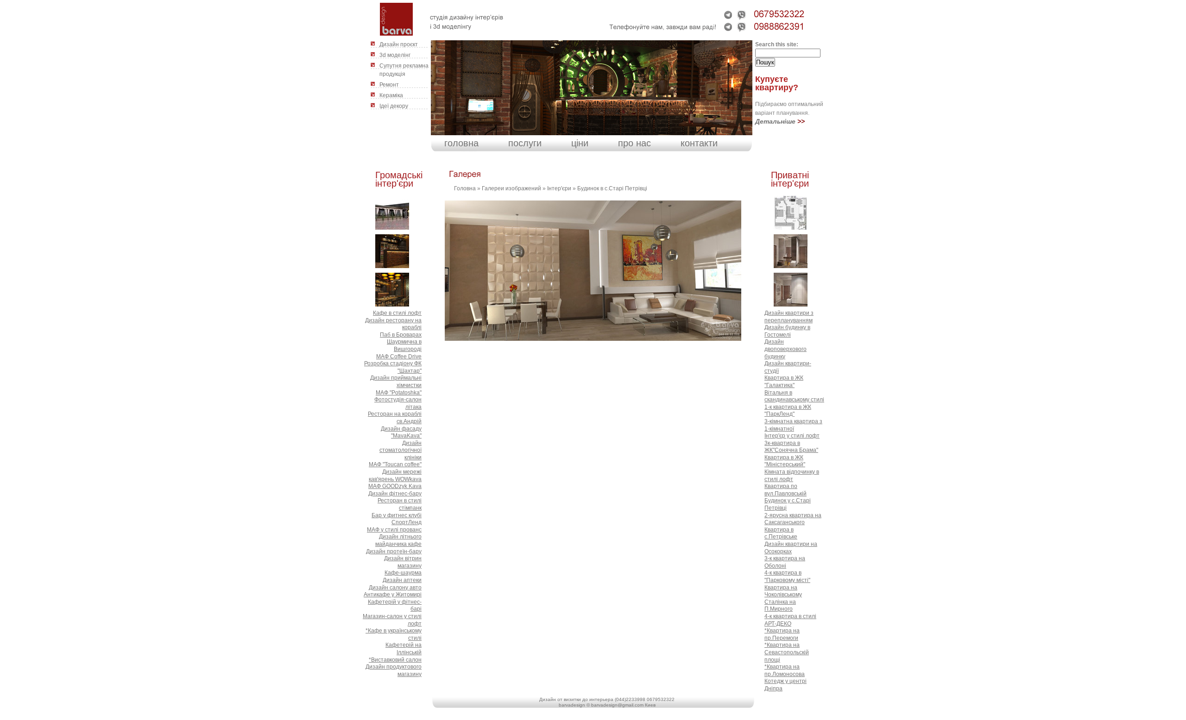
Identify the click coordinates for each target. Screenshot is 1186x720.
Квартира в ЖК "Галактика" (783, 381)
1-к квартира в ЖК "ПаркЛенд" (787, 411)
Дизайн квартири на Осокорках (790, 548)
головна (461, 143)
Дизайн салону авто (395, 587)
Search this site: (776, 44)
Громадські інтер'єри (399, 179)
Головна (465, 188)
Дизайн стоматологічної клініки (400, 450)
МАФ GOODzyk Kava (395, 486)
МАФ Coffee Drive (399, 356)
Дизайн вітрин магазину (403, 562)
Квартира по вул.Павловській (785, 490)
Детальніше (775, 121)
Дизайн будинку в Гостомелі (787, 331)
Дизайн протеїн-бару (394, 551)
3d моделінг (394, 55)
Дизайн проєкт (398, 44)
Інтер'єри (559, 188)
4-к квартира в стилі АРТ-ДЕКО (790, 620)
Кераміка (391, 95)
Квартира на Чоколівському (783, 591)
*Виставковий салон (395, 660)
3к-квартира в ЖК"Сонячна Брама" (791, 447)
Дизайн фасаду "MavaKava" (401, 432)
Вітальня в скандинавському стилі (794, 396)
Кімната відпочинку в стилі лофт (791, 475)
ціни (579, 143)
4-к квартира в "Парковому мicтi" (787, 576)
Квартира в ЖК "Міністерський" (784, 461)
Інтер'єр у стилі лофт (792, 435)
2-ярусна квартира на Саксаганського (792, 519)
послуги (525, 143)
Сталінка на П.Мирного (780, 606)
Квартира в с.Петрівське (780, 533)
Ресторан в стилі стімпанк (400, 504)
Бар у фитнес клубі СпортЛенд (397, 519)
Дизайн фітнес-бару (395, 493)
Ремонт (389, 84)
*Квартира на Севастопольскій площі (786, 652)
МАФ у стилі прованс (394, 529)
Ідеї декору (393, 106)
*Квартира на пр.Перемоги (782, 634)
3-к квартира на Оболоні (784, 562)
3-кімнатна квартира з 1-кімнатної (793, 425)
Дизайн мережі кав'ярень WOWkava (395, 475)
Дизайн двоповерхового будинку (785, 348)
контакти (699, 143)
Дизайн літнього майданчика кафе (398, 540)
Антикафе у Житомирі (393, 594)
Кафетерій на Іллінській (403, 649)
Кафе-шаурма (403, 573)
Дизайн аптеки (402, 580)
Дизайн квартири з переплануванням (789, 317)
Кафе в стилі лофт (397, 313)
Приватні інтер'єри (790, 179)
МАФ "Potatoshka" (399, 392)
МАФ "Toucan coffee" (395, 464)
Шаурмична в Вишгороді (404, 345)
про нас (634, 143)
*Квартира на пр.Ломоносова (784, 670)
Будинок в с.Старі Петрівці (612, 188)
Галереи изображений (511, 188)
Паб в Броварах (401, 335)
